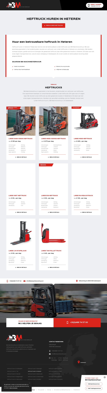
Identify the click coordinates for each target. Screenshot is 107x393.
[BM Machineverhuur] (17, 7)
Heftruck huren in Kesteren (56, 379)
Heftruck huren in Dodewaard (14, 368)
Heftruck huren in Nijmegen (35, 368)
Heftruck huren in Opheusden (14, 379)
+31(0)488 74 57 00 (15, 281)
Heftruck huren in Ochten (55, 371)
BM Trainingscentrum (94, 388)
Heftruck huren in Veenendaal (35, 376)
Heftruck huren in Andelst (34, 379)
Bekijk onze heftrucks (54, 25)
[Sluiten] (29, 383)
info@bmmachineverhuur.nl (34, 281)
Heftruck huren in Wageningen (15, 376)
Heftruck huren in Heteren (34, 371)
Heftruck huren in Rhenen (55, 376)
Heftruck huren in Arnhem (55, 368)
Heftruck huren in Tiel (12, 371)
